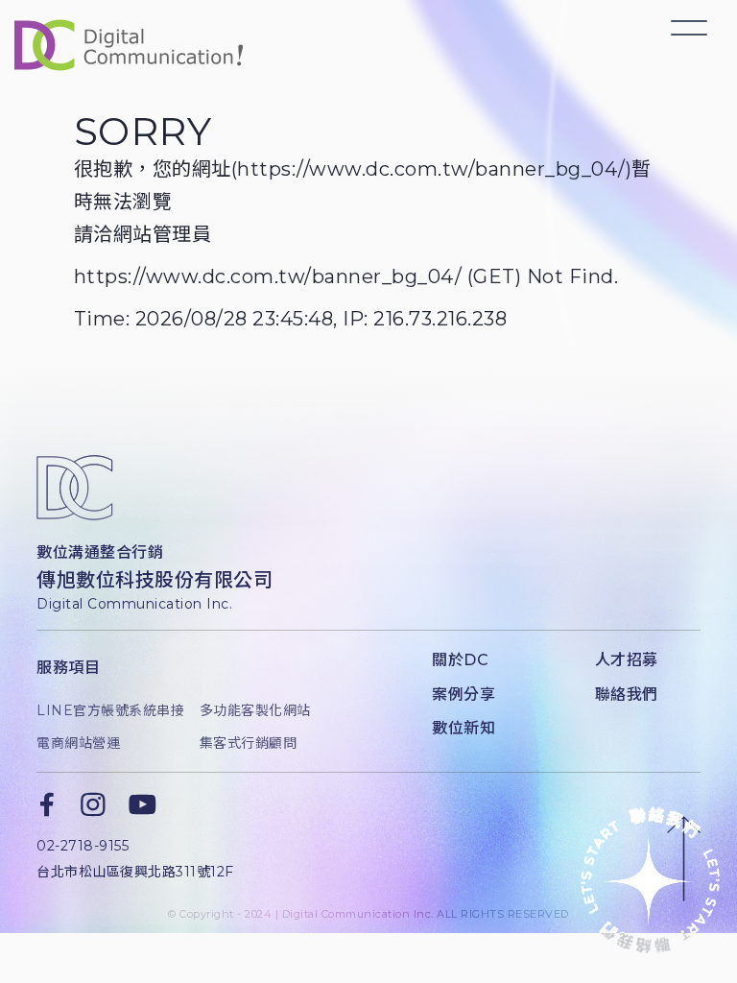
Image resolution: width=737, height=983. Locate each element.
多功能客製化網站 (255, 710)
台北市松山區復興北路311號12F (135, 871)
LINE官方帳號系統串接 (103, 710)
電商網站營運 (78, 743)
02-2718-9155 (82, 845)
